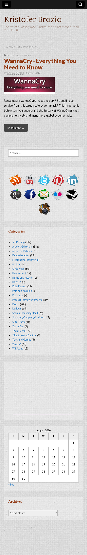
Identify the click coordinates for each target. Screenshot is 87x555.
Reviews (16, 308)
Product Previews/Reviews (27, 300)
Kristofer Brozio (33, 19)
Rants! (15, 304)
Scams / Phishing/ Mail (25, 313)
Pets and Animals (22, 291)
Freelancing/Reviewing (25, 260)
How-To (16, 282)
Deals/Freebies (21, 255)
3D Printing (18, 242)
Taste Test (18, 326)
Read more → (15, 128)
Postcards (17, 295)
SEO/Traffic (18, 322)
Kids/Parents (19, 286)
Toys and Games (21, 339)
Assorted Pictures (22, 251)
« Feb (11, 484)
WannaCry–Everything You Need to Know (40, 64)
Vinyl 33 (16, 344)
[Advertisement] (43, 389)
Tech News (18, 331)
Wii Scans (17, 348)
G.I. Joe (16, 264)
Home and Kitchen (22, 277)
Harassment (19, 273)
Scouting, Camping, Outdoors (28, 317)
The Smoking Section (24, 335)
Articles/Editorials (19, 55)
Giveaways (18, 268)
